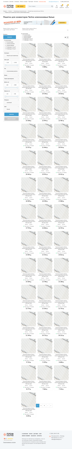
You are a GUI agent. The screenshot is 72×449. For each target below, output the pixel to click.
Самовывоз (16, 1)
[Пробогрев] (11, 434)
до (13, 62)
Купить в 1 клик (29, 69)
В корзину (28, 71)
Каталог (21, 6)
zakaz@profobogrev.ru (54, 1)
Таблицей (65, 37)
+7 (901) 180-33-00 (64, 1)
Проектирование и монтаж (9, 442)
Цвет (5, 106)
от (5, 62)
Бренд (5, 75)
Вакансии (33, 435)
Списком (67, 37)
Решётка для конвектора (12, 55)
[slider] (5, 65)
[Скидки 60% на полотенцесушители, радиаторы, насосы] (36, 22)
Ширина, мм (7, 91)
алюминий (9, 102)
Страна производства (9, 78)
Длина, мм (6, 82)
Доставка (11, 1)
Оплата (30, 433)
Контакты (36, 1)
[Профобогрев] (8, 6)
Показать (11, 114)
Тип (5, 68)
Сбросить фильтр (11, 119)
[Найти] (52, 6)
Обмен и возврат (24, 1)
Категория (6, 53)
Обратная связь (42, 1)
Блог (40, 433)
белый (8, 109)
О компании (6, 1)
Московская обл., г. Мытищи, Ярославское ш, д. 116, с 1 (57, 436)
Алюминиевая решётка (12, 71)
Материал (6, 100)
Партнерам (30, 1)
